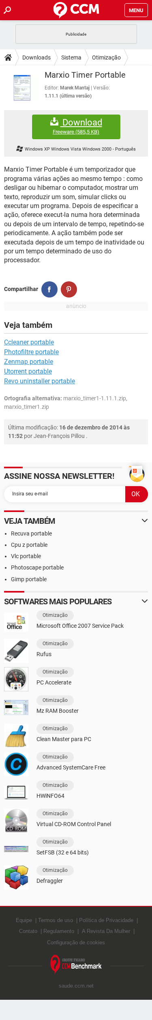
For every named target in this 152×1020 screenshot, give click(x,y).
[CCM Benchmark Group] (76, 965)
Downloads (36, 57)
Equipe (24, 920)
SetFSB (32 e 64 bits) (62, 852)
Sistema (71, 57)
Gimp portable (29, 579)
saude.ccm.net (76, 986)
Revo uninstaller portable (39, 381)
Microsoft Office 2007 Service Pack (80, 626)
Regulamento (58, 931)
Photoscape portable (37, 567)
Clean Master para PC (63, 739)
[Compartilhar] (49, 289)
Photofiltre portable (31, 352)
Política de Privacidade (106, 920)
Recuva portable (31, 533)
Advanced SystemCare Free (70, 767)
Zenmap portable (28, 362)
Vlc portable (26, 556)
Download (77, 126)
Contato (28, 931)
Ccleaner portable (29, 342)
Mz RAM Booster (57, 711)
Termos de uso (55, 920)
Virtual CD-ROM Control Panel (73, 824)
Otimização (106, 57)
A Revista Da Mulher (106, 931)
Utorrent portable (28, 371)
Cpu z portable (29, 545)
